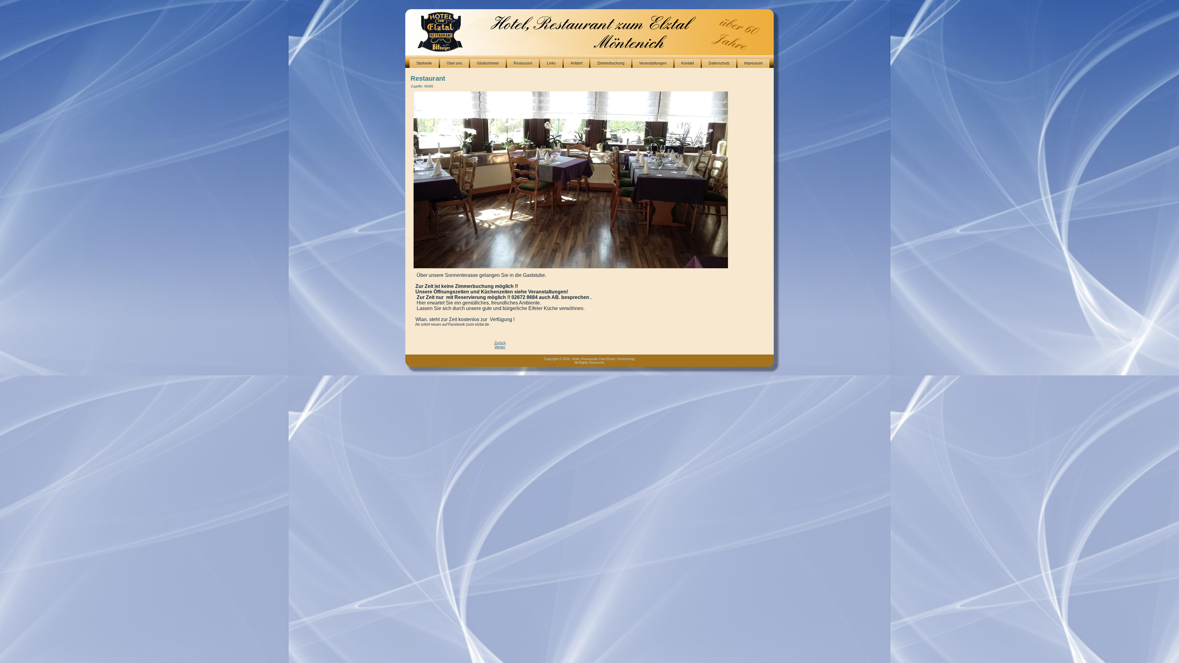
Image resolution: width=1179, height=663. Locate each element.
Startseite (424, 63)
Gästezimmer (488, 63)
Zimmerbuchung (611, 63)
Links (551, 63)
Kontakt (687, 63)
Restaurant (523, 63)
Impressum (753, 63)
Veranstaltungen (653, 63)
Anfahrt (576, 63)
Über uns (454, 63)
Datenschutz (719, 63)
